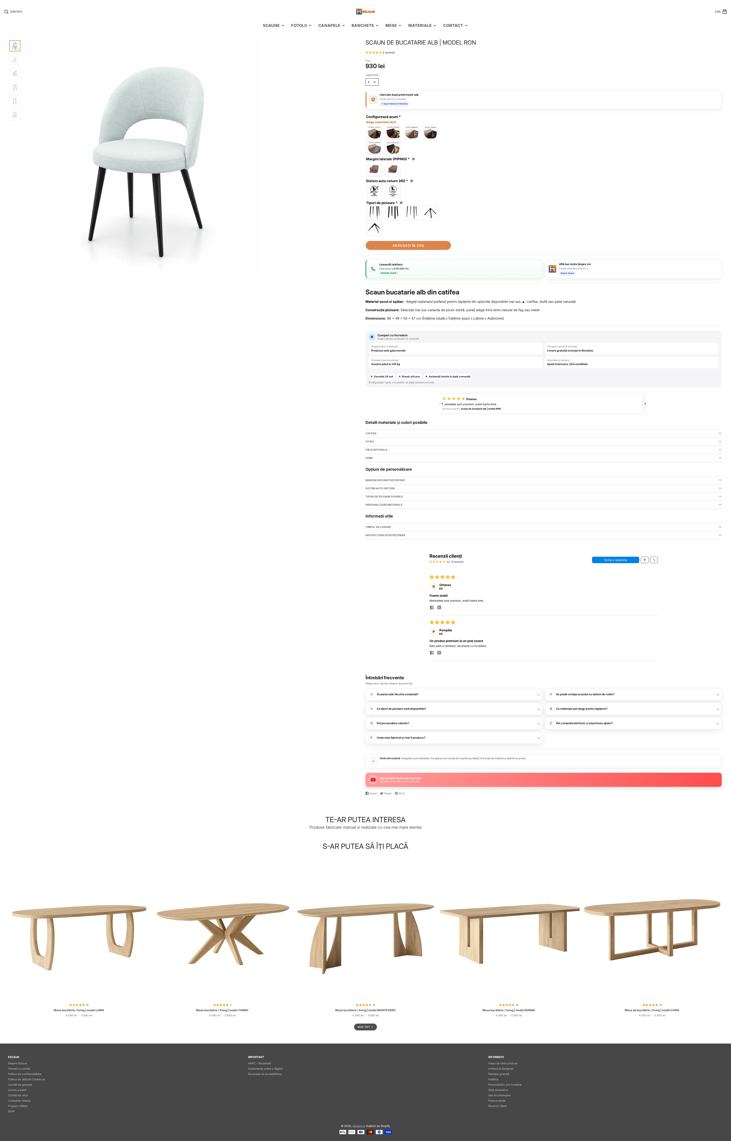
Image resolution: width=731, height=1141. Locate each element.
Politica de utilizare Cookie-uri (26, 1079)
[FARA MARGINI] (374, 169)
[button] (374, 52)
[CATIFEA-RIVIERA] (393, 132)
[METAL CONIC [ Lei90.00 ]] (430, 213)
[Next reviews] (645, 403)
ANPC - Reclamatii (259, 1063)
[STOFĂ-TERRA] (430, 132)
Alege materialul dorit (381, 122)
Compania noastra (19, 1100)
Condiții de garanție (20, 1084)
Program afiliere (18, 1106)
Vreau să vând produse (502, 1063)
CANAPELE (329, 25)
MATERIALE (420, 25)
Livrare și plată (17, 1090)
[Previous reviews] (442, 403)
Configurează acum (383, 119)
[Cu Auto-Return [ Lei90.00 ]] (393, 191)
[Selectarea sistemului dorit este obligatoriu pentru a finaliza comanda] (411, 180)
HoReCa (493, 1079)
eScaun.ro (359, 1125)
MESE (391, 25)
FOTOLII (299, 25)
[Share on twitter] (439, 608)
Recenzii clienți (497, 1106)
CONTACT (453, 25)
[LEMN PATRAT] (393, 213)
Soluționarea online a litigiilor (265, 1068)
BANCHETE (363, 25)
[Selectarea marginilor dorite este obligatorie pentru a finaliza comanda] (413, 159)
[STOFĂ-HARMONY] (411, 132)
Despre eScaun (17, 1063)
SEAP (11, 1111)
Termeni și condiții (19, 1068)
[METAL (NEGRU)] (411, 213)
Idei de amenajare (499, 1095)
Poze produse (497, 1100)
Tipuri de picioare (385, 202)
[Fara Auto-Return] (374, 191)
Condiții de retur (18, 1095)
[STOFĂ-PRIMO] (374, 147)
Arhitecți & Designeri (500, 1068)
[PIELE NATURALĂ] (393, 147)
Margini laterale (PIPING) (390, 158)
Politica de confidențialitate (24, 1074)
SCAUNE (271, 25)
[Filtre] (645, 560)
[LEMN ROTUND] (374, 213)
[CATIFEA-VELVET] (374, 132)
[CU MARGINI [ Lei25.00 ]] (393, 169)
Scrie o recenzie (615, 560)
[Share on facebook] (431, 608)
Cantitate (372, 75)
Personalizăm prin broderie (505, 1084)
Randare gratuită (498, 1074)
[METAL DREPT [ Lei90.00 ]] (374, 228)
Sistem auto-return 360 (390, 180)
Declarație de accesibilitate (265, 1074)
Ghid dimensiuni (498, 1090)
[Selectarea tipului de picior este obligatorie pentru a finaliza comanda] (401, 202)
